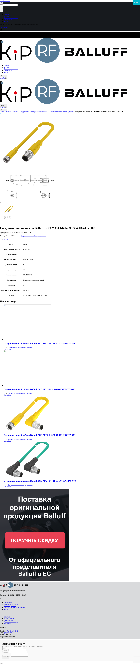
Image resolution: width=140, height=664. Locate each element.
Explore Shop (4, 27)
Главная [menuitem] (6, 14)
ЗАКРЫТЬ (136, 2)
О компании (8, 602)
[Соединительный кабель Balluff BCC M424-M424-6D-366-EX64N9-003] (27, 477)
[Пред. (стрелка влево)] (1, 663)
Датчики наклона (9, 618)
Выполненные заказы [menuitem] (11, 18)
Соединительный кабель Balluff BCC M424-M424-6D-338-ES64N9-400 (39, 343)
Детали (6, 239)
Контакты (7, 609)
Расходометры (8, 620)
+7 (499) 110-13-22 (12, 631)
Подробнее (7, 349)
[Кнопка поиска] (1, 8)
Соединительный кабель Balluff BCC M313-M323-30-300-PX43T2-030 (39, 435)
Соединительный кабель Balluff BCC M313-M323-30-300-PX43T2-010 (39, 389)
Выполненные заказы (11, 604)
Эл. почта (5, 652)
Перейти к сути (5, 1)
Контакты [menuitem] (7, 21)
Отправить (5, 658)
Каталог (15, 112)
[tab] (72, 239)
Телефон (5, 650)
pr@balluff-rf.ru (9, 633)
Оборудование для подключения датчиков (33, 112)
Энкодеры (7, 617)
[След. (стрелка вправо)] (2, 663)
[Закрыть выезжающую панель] (1, 11)
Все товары (7, 623)
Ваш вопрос (6, 656)
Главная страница (6, 112)
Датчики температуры (11, 622)
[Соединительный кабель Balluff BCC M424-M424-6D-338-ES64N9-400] (27, 339)
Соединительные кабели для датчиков (61, 112)
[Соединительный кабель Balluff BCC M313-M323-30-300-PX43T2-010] (27, 385)
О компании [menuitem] (8, 19)
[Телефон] (1, 30)
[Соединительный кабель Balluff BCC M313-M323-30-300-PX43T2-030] (27, 431)
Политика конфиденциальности (14, 607)
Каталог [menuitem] (6, 16)
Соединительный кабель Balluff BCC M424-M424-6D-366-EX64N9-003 (40, 481)
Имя (4, 648)
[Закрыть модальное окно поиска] (1, 3)
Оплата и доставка (10, 606)
